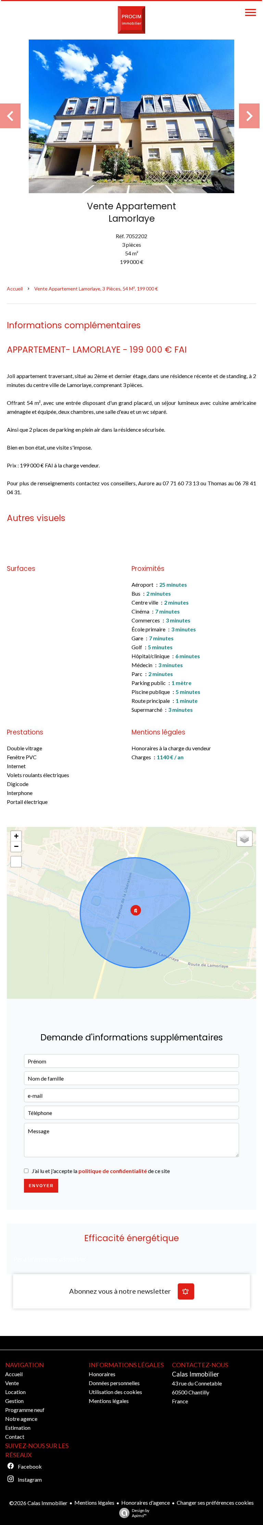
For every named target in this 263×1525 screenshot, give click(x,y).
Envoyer (41, 1185)
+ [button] (16, 836)
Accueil (15, 288)
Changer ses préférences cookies (215, 1502)
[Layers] (244, 838)
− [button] (16, 846)
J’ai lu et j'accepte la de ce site (101, 1171)
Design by (140, 1513)
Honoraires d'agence (145, 1502)
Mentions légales (94, 1502)
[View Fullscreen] (16, 862)
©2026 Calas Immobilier (38, 1503)
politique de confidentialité (112, 1171)
